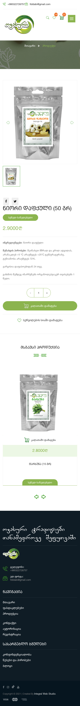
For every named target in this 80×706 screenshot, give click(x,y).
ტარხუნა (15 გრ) (40, 464)
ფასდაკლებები (13, 608)
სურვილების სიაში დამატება (43, 320)
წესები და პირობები (17, 660)
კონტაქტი (9, 623)
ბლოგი (7, 666)
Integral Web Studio (44, 693)
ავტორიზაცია (12, 628)
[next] (72, 122)
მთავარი (29, 45)
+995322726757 (16, 4)
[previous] (8, 122)
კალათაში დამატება (44, 305)
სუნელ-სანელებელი (40, 482)
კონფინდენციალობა (17, 654)
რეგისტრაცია (12, 634)
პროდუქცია (10, 613)
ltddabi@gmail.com (40, 4)
